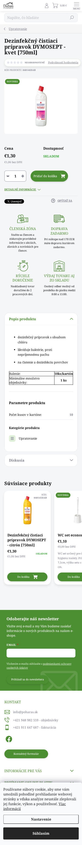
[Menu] (76, 5)
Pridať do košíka (45, 176)
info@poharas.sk (25, 712)
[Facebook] (8, 738)
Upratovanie (28, 438)
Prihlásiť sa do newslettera (27, 679)
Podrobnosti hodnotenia (63, 62)
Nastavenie (41, 819)
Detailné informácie (20, 189)
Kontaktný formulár (26, 754)
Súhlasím (41, 833)
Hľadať (72, 17)
